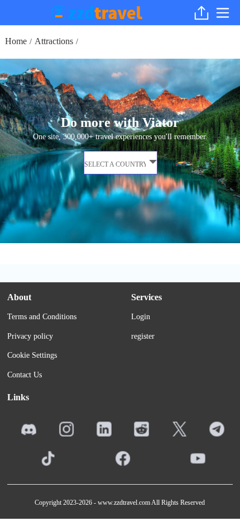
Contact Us (24, 375)
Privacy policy (30, 336)
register (143, 336)
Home (16, 41)
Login (140, 316)
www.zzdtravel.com (124, 502)
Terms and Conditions (41, 316)
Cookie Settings (32, 355)
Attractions (54, 41)
